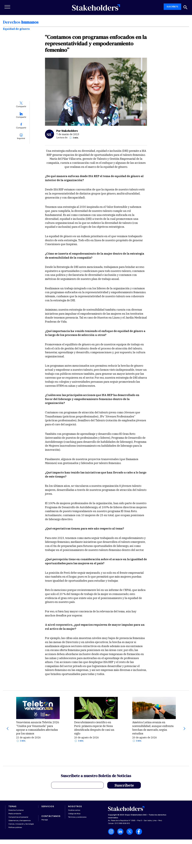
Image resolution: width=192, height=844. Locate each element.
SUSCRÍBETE (172, 7)
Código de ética (74, 814)
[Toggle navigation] (7, 7)
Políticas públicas (15, 827)
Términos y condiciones (77, 817)
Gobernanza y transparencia (19, 820)
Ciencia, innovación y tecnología (21, 824)
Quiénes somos (74, 810)
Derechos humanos (16, 810)
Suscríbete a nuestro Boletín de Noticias (96, 776)
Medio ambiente (14, 814)
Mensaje (44, 820)
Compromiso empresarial (18, 817)
